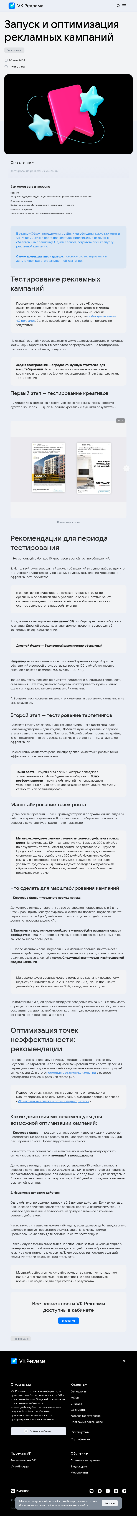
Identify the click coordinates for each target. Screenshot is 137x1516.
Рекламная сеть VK (23, 1460)
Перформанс (14, 50)
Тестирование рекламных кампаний (34, 171)
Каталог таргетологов (85, 1415)
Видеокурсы (79, 1466)
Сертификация (80, 1439)
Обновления (79, 1391)
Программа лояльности (87, 1422)
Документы (78, 1409)
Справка (76, 1403)
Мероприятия (80, 1472)
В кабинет (68, 1320)
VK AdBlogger (20, 1466)
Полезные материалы (85, 1460)
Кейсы (75, 1397)
